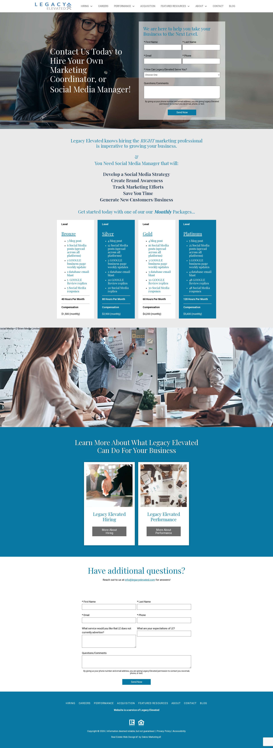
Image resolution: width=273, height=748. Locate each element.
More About (109, 531)
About (176, 703)
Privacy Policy (164, 731)
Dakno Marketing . (151, 737)
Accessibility (179, 731)
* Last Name (189, 42)
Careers (103, 6)
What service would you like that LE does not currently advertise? (106, 630)
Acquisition (147, 6)
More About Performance (163, 531)
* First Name (151, 42)
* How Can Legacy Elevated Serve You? (165, 69)
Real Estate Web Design (123, 737)
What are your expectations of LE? (156, 628)
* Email (147, 55)
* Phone (187, 55)
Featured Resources (153, 703)
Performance (104, 703)
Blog (232, 6)
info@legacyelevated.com (140, 579)
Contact (218, 6)
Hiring (70, 703)
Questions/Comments (156, 83)
